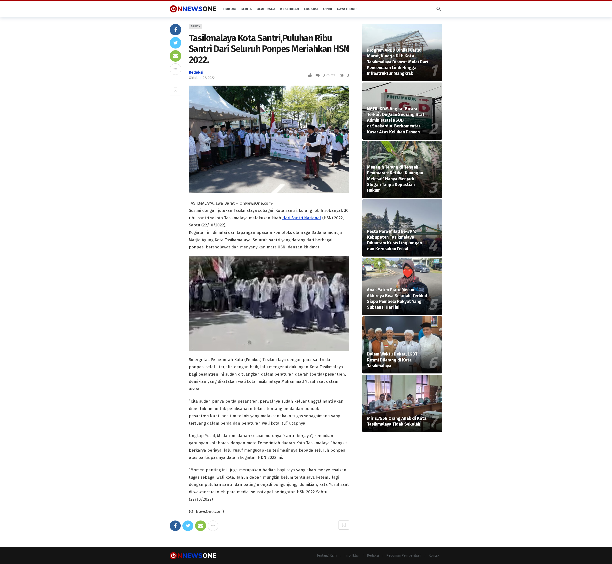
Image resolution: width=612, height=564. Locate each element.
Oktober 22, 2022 (202, 78)
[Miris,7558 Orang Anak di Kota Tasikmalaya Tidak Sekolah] (402, 403)
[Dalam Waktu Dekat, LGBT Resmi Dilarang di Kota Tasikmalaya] (402, 345)
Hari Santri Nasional (301, 217)
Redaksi (196, 72)
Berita (195, 26)
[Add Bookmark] (175, 89)
